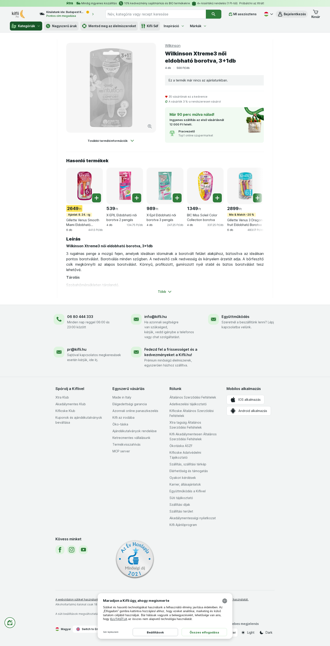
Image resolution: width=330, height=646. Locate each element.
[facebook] (59, 549)
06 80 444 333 (80, 316)
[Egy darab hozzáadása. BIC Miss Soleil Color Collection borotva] (217, 197)
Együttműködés (235, 316)
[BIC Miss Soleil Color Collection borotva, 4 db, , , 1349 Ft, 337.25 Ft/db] (205, 186)
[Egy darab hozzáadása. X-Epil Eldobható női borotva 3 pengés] (177, 197)
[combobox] (156, 14)
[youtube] (83, 549)
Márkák (195, 26)
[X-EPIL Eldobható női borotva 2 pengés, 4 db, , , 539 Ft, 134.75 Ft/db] (124, 186)
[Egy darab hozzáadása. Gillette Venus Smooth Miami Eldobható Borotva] (96, 197)
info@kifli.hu (155, 316)
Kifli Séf (152, 26)
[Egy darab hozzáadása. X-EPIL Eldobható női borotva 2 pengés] (136, 197)
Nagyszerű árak (64, 26)
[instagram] (71, 549)
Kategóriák (26, 26)
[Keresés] (213, 14)
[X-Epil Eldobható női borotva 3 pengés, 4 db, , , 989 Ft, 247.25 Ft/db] (165, 186)
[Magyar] (268, 14)
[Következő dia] (254, 185)
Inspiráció (171, 26)
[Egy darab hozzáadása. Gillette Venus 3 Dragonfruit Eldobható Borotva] (257, 197)
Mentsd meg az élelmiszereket (112, 26)
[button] (292, 14)
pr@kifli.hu (76, 349)
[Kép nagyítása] (149, 126)
